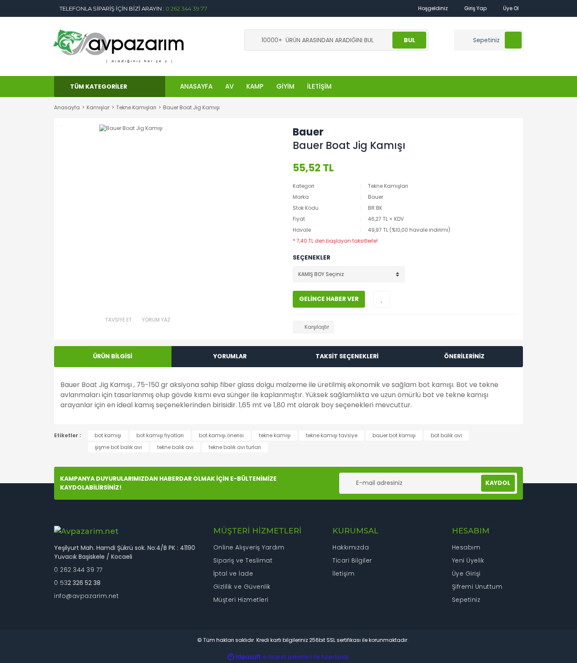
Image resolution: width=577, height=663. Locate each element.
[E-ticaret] (287, 657)
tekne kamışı (275, 435)
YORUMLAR (230, 356)
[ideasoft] (244, 657)
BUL (409, 40)
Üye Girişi (466, 573)
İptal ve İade (233, 573)
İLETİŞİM (319, 86)
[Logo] (119, 45)
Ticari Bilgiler (352, 560)
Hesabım (466, 547)
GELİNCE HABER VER (329, 299)
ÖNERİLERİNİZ (464, 356)
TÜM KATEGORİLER (98, 86)
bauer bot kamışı (394, 435)
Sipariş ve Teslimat (243, 560)
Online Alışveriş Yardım (249, 547)
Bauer (308, 132)
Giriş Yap (475, 8)
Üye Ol (510, 8)
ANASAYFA (196, 86)
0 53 (61, 583)
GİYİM (285, 86)
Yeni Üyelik (468, 560)
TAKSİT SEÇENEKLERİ (347, 356)
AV (229, 86)
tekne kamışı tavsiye (331, 435)
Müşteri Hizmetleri (241, 599)
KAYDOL (497, 483)
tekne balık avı (175, 447)
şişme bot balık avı (118, 447)
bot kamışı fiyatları (160, 435)
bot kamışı (108, 435)
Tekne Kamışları (388, 185)
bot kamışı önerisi (221, 435)
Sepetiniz (466, 599)
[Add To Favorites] (381, 299)
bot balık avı (446, 435)
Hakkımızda (350, 547)
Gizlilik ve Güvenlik (242, 586)
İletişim (343, 573)
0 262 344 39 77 (186, 8)
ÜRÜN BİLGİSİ (112, 356)
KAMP (255, 86)
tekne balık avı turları (235, 447)
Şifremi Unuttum (477, 586)
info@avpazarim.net (86, 596)
